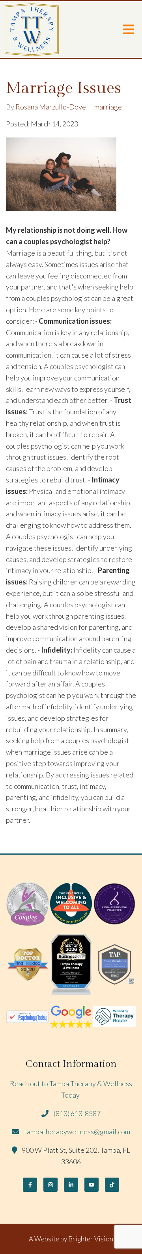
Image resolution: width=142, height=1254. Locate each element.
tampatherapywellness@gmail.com (77, 1131)
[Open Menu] (128, 29)
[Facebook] (30, 1185)
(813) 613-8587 (77, 1113)
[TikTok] (112, 1185)
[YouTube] (91, 1185)
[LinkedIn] (71, 1185)
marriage (108, 106)
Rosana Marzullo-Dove (50, 106)
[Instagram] (50, 1185)
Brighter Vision (90, 1239)
